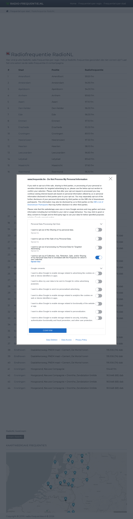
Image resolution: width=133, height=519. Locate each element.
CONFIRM (48, 330)
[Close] (111, 179)
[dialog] (66, 259)
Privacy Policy (81, 340)
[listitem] (66, 224)
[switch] (98, 229)
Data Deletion (51, 340)
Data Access (66, 340)
